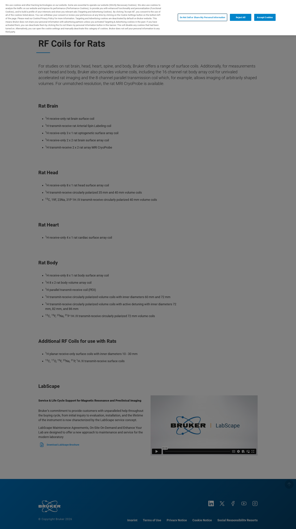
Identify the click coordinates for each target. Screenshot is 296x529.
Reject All (240, 17)
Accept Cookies (265, 17)
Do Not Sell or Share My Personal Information (202, 17)
